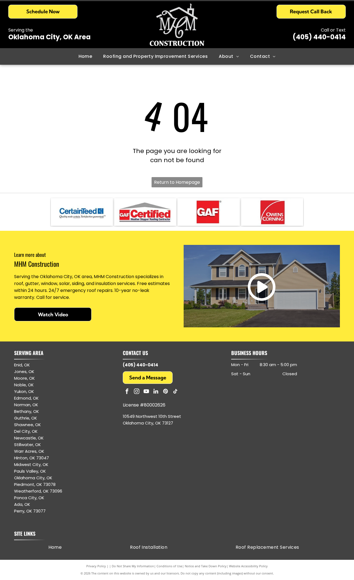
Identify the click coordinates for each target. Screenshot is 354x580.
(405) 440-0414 (319, 37)
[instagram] (136, 392)
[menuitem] (85, 56)
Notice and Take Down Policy (206, 566)
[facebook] (127, 392)
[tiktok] (175, 392)
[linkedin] (156, 392)
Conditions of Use (169, 566)
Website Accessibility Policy (248, 566)
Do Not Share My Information (133, 566)
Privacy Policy (96, 566)
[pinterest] (166, 392)
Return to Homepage (177, 182)
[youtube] (146, 392)
